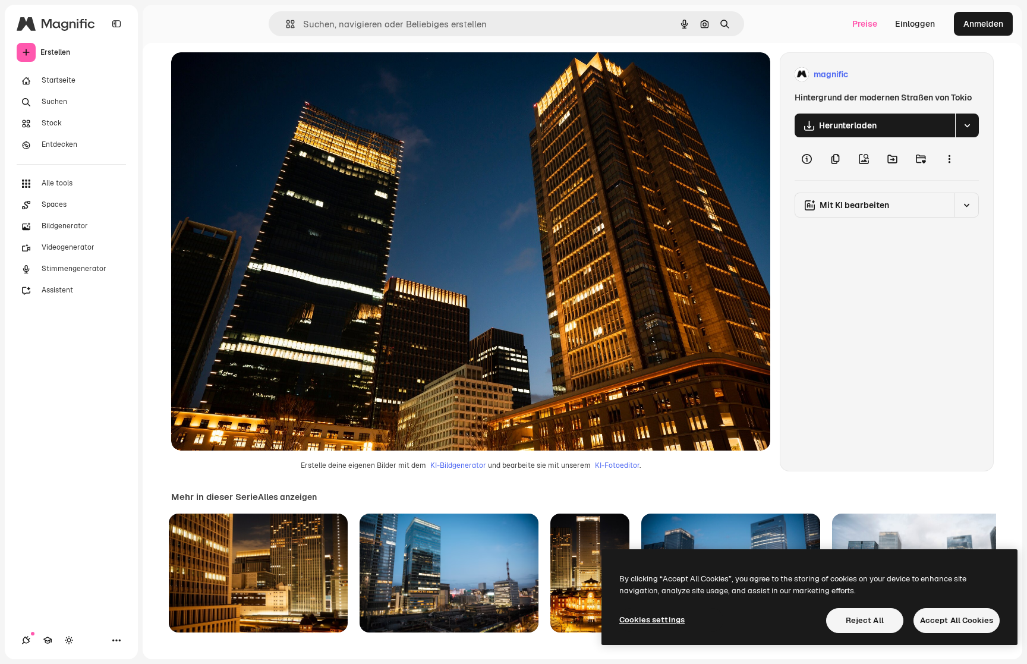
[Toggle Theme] (68, 640)
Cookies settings (652, 620)
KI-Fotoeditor (617, 465)
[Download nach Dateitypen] (967, 125)
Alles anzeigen (287, 497)
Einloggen (915, 23)
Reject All (865, 620)
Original (247, 74)
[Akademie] (47, 640)
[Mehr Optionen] (949, 159)
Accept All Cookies (956, 620)
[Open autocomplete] (285, 24)
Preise (864, 23)
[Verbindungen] (26, 640)
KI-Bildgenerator (458, 465)
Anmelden (983, 23)
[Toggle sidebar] (116, 23)
